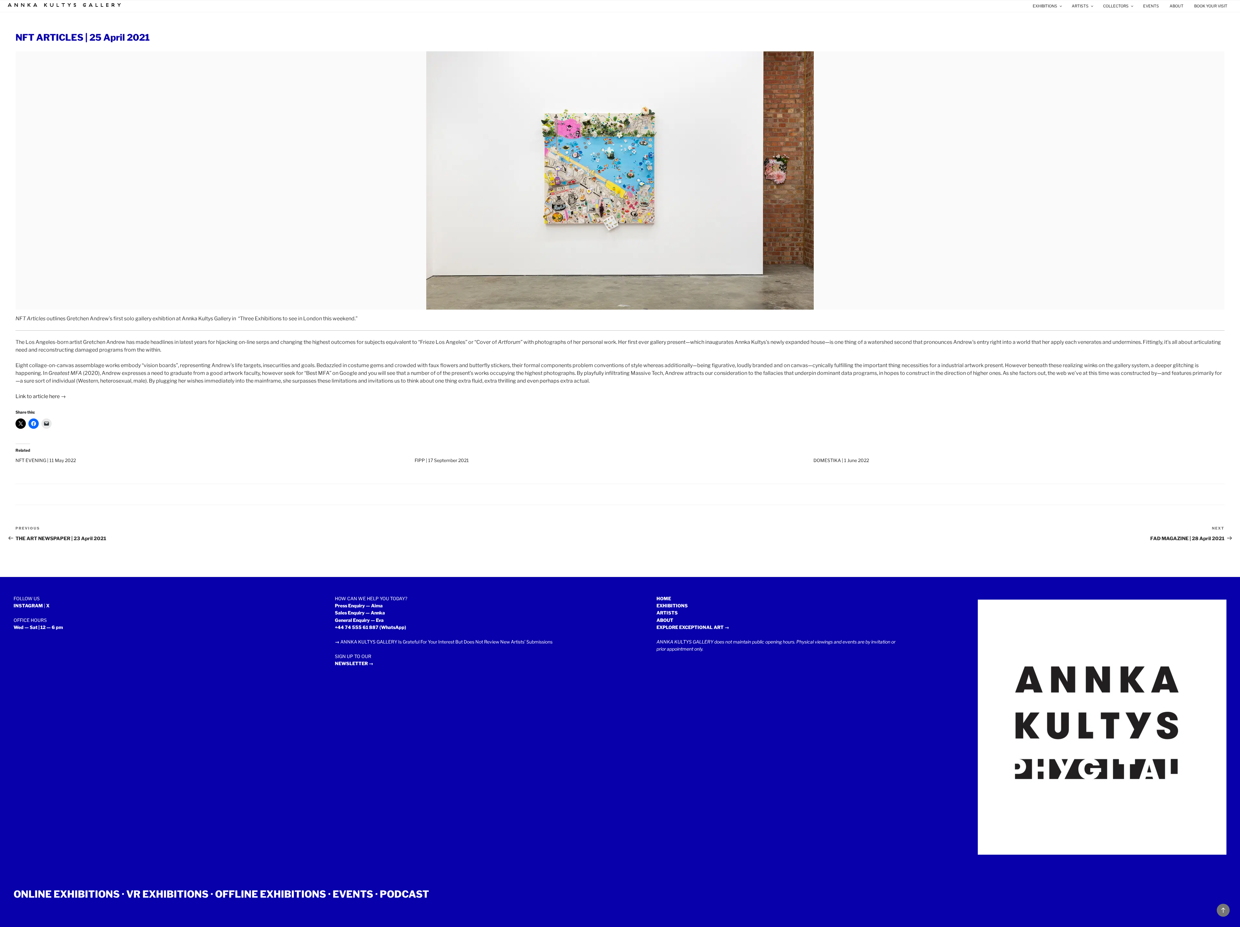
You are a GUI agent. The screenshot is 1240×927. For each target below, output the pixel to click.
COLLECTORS (1116, 6)
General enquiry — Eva (359, 620)
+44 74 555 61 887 (356, 627)
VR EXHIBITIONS (167, 894)
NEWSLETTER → (354, 663)
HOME (663, 598)
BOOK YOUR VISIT (1210, 6)
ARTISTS (1080, 6)
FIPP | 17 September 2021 (442, 460)
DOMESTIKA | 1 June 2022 (841, 460)
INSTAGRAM (28, 605)
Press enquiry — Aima (359, 605)
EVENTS (1151, 6)
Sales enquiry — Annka (360, 612)
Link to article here (38, 396)
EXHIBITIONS (1045, 6)
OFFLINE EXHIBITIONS (270, 894)
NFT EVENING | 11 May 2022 (46, 460)
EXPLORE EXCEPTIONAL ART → (692, 627)
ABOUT (1176, 6)
